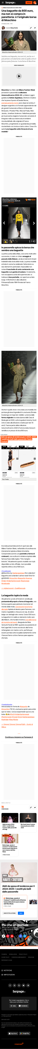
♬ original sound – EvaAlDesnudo (13, 588)
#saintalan (5, 719)
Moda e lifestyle (5, 802)
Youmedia (4, 954)
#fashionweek (6, 717)
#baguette (21, 578)
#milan (3, 581)
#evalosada (5, 583)
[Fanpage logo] (11, 2)
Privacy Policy (23, 954)
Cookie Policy (5, 957)
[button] (35, 28)
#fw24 (12, 714)
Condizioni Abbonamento (19, 957)
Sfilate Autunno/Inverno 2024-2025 (12, 7)
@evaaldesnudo (6, 571)
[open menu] (2, 2)
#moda (14, 717)
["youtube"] (12, 936)
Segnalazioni (13, 954)
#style (20, 717)
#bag (11, 719)
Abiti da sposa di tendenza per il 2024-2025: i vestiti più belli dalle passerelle (18, 889)
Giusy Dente (14, 28)
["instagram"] (7, 936)
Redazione (31, 957)
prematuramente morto (9, 103)
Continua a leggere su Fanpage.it (19, 737)
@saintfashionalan (6, 704)
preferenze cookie (6, 960)
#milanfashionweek (13, 581)
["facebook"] (20, 936)
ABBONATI (29, 2)
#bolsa (15, 719)
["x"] (16, 936)
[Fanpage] (19, 991)
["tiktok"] (3, 936)
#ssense (29, 578)
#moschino (13, 578)
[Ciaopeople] (19, 1044)
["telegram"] (24, 936)
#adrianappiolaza (18, 573)
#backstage (25, 581)
